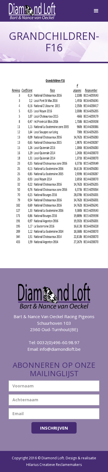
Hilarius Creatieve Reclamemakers (54, 464)
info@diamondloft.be (60, 349)
